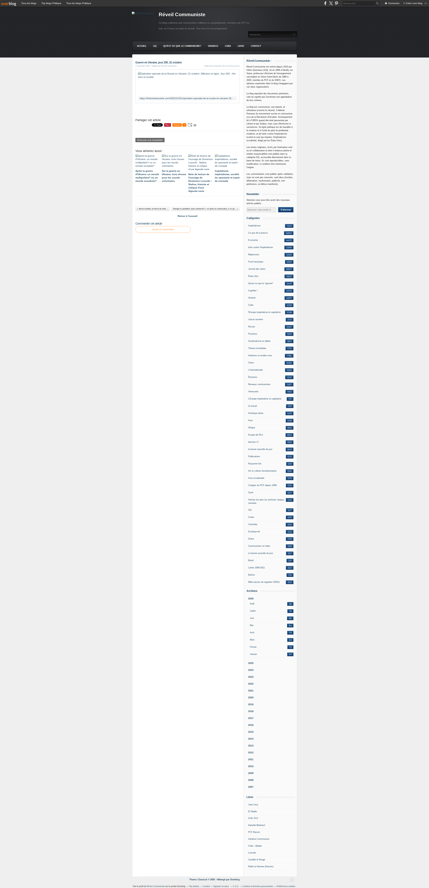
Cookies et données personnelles (257, 886)
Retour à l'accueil (187, 216)
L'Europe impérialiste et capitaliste (264, 398)
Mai (251, 625)
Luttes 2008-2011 (256, 567)
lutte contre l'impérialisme (260, 247)
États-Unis (253, 276)
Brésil (251, 560)
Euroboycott (254, 531)
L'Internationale (255, 370)
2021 (251, 690)
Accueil (141, 46)
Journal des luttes (256, 269)
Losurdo (252, 852)
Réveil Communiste (182, 14)
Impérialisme (254, 225)
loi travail (252, 406)
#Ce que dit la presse (231, 66)
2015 (251, 732)
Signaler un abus (221, 886)
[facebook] (325, 3)
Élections (252, 377)
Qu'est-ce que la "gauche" (260, 283)
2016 (251, 725)
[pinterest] (336, 3)
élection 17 (253, 442)
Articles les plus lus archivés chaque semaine (266, 501)
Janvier (253, 654)
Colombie (252, 524)
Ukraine (252, 298)
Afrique (251, 427)
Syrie (250, 492)
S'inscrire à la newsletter (150, 140)
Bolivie (251, 575)
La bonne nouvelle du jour (260, 553)
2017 (251, 718)
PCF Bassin (254, 832)
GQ (155, 46)
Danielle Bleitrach (256, 825)
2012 (251, 752)
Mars (252, 639)
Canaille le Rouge (256, 859)
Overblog (235, 879)
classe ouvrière (255, 319)
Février (253, 647)
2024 (251, 670)
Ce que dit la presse (258, 233)
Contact (256, 46)
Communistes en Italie (259, 546)
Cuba (228, 46)
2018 (251, 711)
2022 (251, 683)
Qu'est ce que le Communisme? (182, 46)
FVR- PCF (253, 818)
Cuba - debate (255, 846)
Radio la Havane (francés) (260, 866)
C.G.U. (236, 886)
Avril (252, 632)
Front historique (255, 261)
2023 (251, 677)
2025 (251, 663)
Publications (254, 456)
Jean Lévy (253, 804)
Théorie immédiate (257, 348)
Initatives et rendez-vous (260, 355)
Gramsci (213, 46)
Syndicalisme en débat (259, 341)
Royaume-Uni (254, 463)
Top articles (194, 886)
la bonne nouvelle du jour (260, 449)
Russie (251, 326)
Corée (251, 517)
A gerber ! (253, 290)
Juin (252, 618)
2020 (251, 697)
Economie (253, 240)
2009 (251, 773)
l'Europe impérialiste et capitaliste (264, 312)
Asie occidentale (256, 478)
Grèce (251, 538)
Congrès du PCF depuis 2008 (262, 485)
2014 (251, 738)
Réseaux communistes (259, 384)
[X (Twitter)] (331, 3)
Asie (250, 420)
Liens (241, 46)
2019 (251, 704)
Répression (253, 254)
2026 (251, 598)
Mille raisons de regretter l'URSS (264, 582)
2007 (251, 787)
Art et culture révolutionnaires (262, 471)
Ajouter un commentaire (163, 229)
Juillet (253, 611)
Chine (251, 362)
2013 (251, 745)
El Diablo (252, 811)
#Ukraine (217, 66)
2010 (251, 766)
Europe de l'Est (255, 435)
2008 (251, 780)
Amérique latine (255, 413)
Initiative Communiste (258, 839)
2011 (250, 759)
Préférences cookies (286, 886)
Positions (252, 334)
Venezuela (253, 391)
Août (252, 603)
